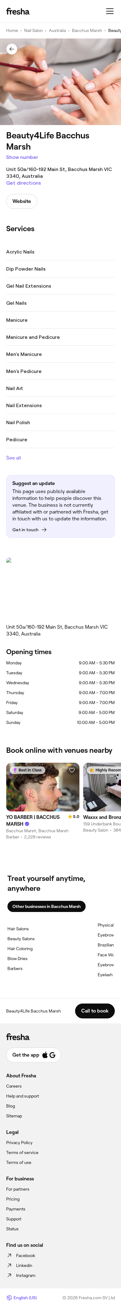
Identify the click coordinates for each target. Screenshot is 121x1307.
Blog (10, 1105)
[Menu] (110, 11)
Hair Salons (18, 928)
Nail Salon (33, 30)
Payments (15, 1208)
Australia (57, 30)
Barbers (15, 968)
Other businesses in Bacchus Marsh (46, 906)
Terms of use (18, 1162)
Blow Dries (17, 958)
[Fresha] (17, 11)
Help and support (22, 1096)
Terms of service (22, 1152)
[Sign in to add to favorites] (72, 770)
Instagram (25, 1275)
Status (12, 1228)
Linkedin (24, 1265)
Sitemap (14, 1115)
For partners (17, 1189)
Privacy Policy (19, 1142)
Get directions (23, 183)
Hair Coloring (20, 948)
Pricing (13, 1199)
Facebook (25, 1255)
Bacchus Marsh (87, 30)
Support (13, 1218)
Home (12, 30)
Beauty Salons (21, 938)
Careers (14, 1086)
